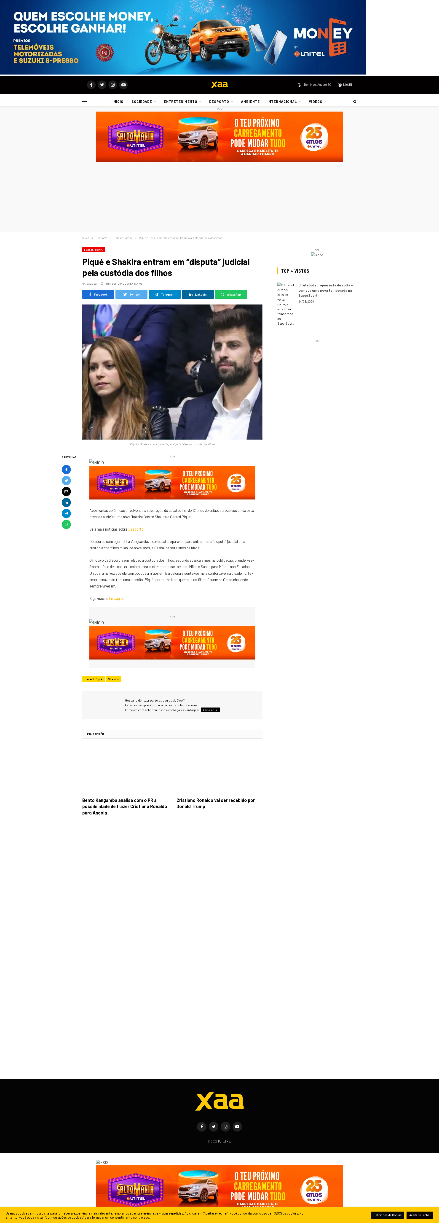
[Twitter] (66, 480)
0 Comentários (132, 283)
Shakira (113, 679)
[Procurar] (354, 101)
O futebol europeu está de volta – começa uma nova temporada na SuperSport (325, 290)
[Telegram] (66, 513)
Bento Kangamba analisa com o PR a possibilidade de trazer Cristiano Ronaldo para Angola (124, 806)
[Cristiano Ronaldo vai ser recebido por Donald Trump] (219, 769)
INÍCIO (117, 101)
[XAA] (219, 85)
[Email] (66, 491)
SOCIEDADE (141, 101)
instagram (117, 598)
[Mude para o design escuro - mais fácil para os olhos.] (299, 85)
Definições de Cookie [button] (388, 1215)
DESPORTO (219, 101)
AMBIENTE (250, 101)
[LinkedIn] (66, 502)
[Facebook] (66, 469)
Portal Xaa (225, 1141)
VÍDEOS (315, 101)
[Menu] (84, 101)
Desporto (136, 529)
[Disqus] (172, 883)
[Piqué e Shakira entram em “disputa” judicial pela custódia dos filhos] (172, 372)
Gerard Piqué (93, 679)
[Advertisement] (219, 197)
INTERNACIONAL (282, 101)
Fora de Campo (93, 249)
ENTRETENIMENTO (180, 101)
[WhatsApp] (66, 524)
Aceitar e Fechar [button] (420, 1215)
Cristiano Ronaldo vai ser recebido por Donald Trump (216, 803)
